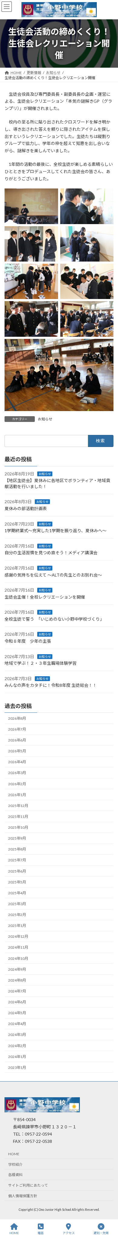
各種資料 (15, 1175)
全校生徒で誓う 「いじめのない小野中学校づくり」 (54, 619)
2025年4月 (17, 893)
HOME (13, 1154)
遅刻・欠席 (101, 1233)
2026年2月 (17, 784)
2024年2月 (17, 1045)
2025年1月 (17, 925)
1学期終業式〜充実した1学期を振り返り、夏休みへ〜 (56, 530)
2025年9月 (17, 838)
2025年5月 (17, 882)
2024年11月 (18, 947)
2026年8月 (17, 718)
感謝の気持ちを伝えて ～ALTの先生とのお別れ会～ (54, 574)
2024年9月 (17, 969)
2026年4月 (17, 762)
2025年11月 (18, 816)
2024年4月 (17, 1023)
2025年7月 (17, 860)
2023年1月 (17, 1067)
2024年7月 (17, 991)
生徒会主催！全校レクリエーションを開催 (45, 597)
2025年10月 (18, 827)
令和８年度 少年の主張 (28, 641)
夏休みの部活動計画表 (26, 508)
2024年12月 (18, 936)
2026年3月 (17, 772)
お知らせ (45, 419)
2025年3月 (17, 904)
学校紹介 (15, 1164)
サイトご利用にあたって (28, 1185)
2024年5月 (17, 1013)
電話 (41, 1233)
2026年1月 (17, 795)
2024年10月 (18, 958)
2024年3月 (17, 1034)
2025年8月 (17, 849)
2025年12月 (18, 805)
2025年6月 (17, 871)
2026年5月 (17, 751)
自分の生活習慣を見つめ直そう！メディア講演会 (51, 552)
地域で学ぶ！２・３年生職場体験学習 (41, 663)
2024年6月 (17, 1002)
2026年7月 (17, 729)
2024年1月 (17, 1056)
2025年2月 (17, 914)
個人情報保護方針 (22, 1196)
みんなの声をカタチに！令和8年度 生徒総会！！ (51, 685)
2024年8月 (17, 980)
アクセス (69, 1233)
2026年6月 (17, 740)
